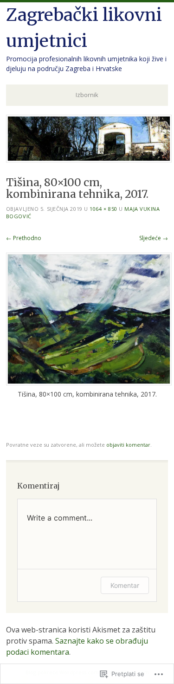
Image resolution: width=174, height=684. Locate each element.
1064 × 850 (103, 208)
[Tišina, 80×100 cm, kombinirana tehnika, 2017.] (89, 382)
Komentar (124, 585)
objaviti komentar (128, 444)
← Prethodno (23, 238)
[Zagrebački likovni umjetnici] (89, 160)
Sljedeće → (153, 238)
